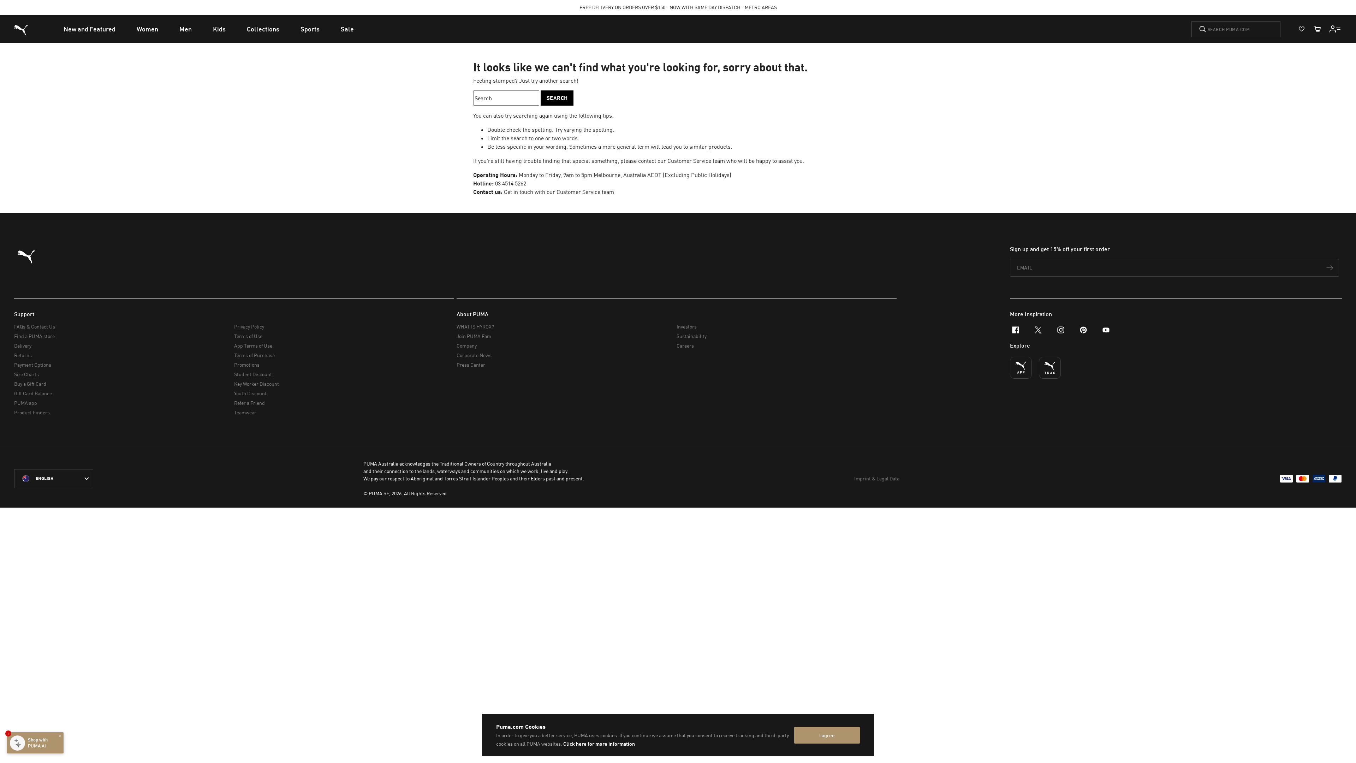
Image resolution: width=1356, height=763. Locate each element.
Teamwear (245, 412)
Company (467, 346)
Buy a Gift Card (30, 384)
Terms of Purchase (254, 355)
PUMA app (25, 403)
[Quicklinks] (1335, 29)
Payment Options (32, 365)
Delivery (22, 346)
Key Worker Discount (256, 384)
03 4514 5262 (510, 183)
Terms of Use (248, 336)
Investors (687, 327)
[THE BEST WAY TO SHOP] (1021, 368)
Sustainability (692, 336)
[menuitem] (89, 29)
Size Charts (26, 374)
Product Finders (32, 412)
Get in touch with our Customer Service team (559, 191)
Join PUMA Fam (474, 336)
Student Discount (253, 374)
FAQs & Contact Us (34, 327)
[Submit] (1202, 29)
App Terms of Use (253, 346)
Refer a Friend (249, 403)
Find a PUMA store (34, 336)
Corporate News (474, 355)
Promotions (247, 365)
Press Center (471, 365)
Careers (685, 346)
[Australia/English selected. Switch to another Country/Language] (53, 478)
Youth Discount (250, 393)
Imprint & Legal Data (876, 478)
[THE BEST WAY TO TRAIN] (1050, 368)
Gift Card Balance (33, 393)
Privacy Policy (249, 327)
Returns (23, 355)
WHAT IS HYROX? (475, 327)
